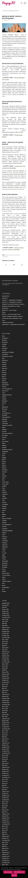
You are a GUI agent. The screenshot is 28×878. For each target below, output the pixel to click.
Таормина (4, 542)
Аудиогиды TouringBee (8, 352)
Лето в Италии (16, 255)
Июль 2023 (5, 641)
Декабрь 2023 (5, 631)
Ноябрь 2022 (5, 658)
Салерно (4, 522)
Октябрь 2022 (5, 660)
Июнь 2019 (5, 735)
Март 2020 (4, 716)
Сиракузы (4, 536)
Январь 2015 (5, 838)
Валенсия (4, 368)
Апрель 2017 (5, 787)
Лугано (4, 453)
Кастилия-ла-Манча (7, 433)
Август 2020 (5, 706)
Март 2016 (4, 812)
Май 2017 (4, 785)
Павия (3, 490)
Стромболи (5, 540)
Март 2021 (4, 692)
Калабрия (4, 415)
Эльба (3, 579)
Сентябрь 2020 (6, 704)
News (3, 336)
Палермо (4, 492)
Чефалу (4, 571)
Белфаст (4, 362)
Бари (3, 358)
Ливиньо (4, 445)
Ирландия (4, 401)
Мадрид (4, 457)
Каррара (4, 429)
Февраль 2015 (5, 836)
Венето (4, 376)
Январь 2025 (5, 611)
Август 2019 (5, 731)
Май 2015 (4, 832)
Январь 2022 (5, 676)
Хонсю (4, 569)
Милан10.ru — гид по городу (9, 310)
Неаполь (4, 476)
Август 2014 (5, 842)
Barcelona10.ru (5, 296)
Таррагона (4, 545)
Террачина (4, 547)
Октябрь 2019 (5, 726)
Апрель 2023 (5, 647)
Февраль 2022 (5, 674)
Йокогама (4, 409)
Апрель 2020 (5, 714)
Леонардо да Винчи (7, 211)
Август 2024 (5, 619)
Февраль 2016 (5, 814)
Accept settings (8, 872)
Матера (4, 461)
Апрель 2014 (5, 848)
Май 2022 (4, 670)
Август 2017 (5, 779)
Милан (16, 10)
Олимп (3, 312)
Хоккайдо (4, 567)
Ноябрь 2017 (5, 773)
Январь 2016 (5, 816)
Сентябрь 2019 (6, 729)
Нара (3, 474)
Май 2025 (4, 607)
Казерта (4, 411)
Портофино (5, 504)
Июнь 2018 (5, 759)
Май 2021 (4, 688)
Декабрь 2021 (5, 678)
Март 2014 (4, 850)
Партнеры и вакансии (7, 322)
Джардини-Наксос (7, 395)
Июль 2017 (5, 781)
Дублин (4, 397)
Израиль (4, 399)
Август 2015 (5, 826)
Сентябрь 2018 (6, 753)
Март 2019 (4, 741)
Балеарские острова (7, 356)
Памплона (4, 494)
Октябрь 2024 (5, 615)
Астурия (4, 350)
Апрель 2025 (5, 609)
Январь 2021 (5, 696)
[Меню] (23, 3)
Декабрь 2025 (5, 603)
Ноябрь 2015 (5, 820)
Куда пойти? (5, 441)
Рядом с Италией (6, 518)
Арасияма (4, 348)
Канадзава (5, 423)
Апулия (4, 346)
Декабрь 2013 (5, 856)
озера (3, 96)
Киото (3, 439)
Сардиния (4, 528)
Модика (4, 468)
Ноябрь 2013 (5, 858)
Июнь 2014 (5, 844)
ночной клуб (17, 213)
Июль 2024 (5, 621)
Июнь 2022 (5, 668)
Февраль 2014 (5, 852)
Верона (4, 380)
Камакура (4, 419)
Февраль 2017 (5, 791)
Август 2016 (5, 801)
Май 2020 (4, 712)
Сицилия (4, 538)
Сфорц (23, 130)
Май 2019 (4, 737)
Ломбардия (11, 10)
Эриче (3, 585)
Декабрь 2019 (5, 722)
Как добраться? (6, 413)
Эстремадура (5, 587)
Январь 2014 (5, 854)
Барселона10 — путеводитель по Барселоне (13, 324)
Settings (14, 875)
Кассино (4, 431)
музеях (9, 94)
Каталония (5, 435)
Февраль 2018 (5, 767)
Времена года (8, 255)
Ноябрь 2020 (5, 700)
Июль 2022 (5, 666)
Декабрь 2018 (5, 747)
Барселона (5, 360)
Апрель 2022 (5, 672)
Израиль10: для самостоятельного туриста (13, 304)
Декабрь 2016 (5, 795)
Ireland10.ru (5, 298)
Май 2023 (4, 645)
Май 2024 (4, 623)
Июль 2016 (5, 804)
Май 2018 (4, 761)
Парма (3, 496)
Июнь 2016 (5, 806)
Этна (3, 589)
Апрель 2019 (5, 739)
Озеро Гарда (5, 482)
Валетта (4, 370)
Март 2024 (4, 625)
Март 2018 (4, 765)
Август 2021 (5, 684)
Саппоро (4, 526)
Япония (4, 591)
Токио (3, 551)
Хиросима (4, 565)
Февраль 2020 (5, 718)
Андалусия (5, 342)
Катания (4, 437)
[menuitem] (21, 3)
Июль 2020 (5, 708)
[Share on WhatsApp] (22, 265)
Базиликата (5, 354)
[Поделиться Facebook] (6, 265)
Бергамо (4, 364)
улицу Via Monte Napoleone (16, 172)
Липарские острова (7, 449)
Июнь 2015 (5, 830)
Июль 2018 (5, 757)
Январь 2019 (5, 745)
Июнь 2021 (5, 686)
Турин (3, 555)
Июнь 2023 (5, 643)
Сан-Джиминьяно (6, 524)
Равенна (4, 508)
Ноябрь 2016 (5, 797)
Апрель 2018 (5, 763)
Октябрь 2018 (5, 751)
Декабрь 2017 (5, 771)
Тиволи (4, 549)
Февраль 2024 (5, 627)
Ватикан (4, 372)
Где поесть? (5, 390)
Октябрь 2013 (5, 860)
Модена (4, 465)
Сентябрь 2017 (6, 777)
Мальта (4, 459)
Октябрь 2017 (5, 775)
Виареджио (5, 382)
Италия (5, 10)
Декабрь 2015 (5, 818)
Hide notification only (19, 872)
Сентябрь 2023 (6, 637)
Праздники (5, 256)
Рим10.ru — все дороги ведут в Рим (11, 314)
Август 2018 (5, 755)
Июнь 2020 (5, 710)
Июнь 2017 (5, 783)
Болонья (4, 366)
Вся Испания (5, 384)
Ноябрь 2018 (5, 749)
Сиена (3, 534)
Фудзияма (4, 563)
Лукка (3, 455)
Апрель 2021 (5, 690)
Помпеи (4, 502)
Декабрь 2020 (5, 698)
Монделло (4, 470)
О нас (3, 320)
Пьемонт (4, 506)
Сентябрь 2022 (6, 662)
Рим (3, 512)
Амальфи (4, 340)
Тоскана (4, 553)
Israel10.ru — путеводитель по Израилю (12, 300)
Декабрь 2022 (5, 656)
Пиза (3, 500)
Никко (3, 478)
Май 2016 (4, 808)
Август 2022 (5, 664)
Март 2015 (4, 834)
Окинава (4, 486)
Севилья (4, 532)
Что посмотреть (6, 575)
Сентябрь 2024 (6, 617)
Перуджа (4, 498)
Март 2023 (4, 649)
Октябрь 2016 (5, 799)
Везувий (4, 374)
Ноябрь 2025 (5, 605)
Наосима (4, 472)
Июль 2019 (5, 733)
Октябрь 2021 (5, 682)
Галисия (4, 386)
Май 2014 (4, 846)
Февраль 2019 (5, 743)
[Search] (21, 3)
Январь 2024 (5, 629)
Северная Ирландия (7, 530)
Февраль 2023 (5, 651)
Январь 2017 (5, 793)
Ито (3, 405)
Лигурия (4, 447)
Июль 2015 (5, 828)
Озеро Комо (5, 484)
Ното (3, 480)
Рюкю (3, 516)
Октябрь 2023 (5, 635)
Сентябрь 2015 (6, 824)
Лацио (3, 443)
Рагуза (4, 510)
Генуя (3, 393)
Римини (4, 514)
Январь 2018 (5, 769)
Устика (4, 559)
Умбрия (4, 557)
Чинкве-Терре (5, 573)
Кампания (4, 421)
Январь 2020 (5, 720)
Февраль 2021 (5, 694)
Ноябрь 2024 (5, 613)
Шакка (4, 577)
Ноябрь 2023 (5, 633)
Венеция (4, 378)
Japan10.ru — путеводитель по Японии (12, 302)
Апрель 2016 (5, 810)
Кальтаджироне (6, 417)
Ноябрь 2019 (5, 724)
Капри (3, 427)
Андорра (4, 344)
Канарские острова (7, 425)
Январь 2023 (5, 654)
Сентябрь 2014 (6, 840)
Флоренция (5, 561)
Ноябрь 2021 (5, 680)
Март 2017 (4, 789)
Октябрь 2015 (5, 822)
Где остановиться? (7, 388)
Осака (3, 488)
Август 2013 (5, 864)
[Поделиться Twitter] (14, 265)
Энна (3, 583)
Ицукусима (5, 407)
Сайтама (4, 520)
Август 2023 (5, 639)
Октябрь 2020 (5, 702)
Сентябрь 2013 (6, 862)
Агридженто (5, 338)
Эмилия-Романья (6, 581)
